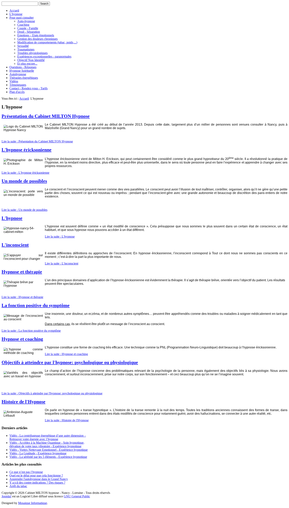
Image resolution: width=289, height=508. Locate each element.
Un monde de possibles (24, 181)
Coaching (23, 24)
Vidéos (13, 81)
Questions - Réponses (22, 67)
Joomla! (6, 496)
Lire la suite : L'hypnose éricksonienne (25, 172)
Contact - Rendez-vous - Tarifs (28, 88)
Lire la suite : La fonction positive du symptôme (31, 330)
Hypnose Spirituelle (21, 70)
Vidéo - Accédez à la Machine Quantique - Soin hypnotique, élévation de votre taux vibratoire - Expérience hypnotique (46, 444)
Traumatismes (25, 49)
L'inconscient (15, 244)
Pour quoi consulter (21, 17)
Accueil (14, 10)
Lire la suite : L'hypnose (60, 236)
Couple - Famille (27, 28)
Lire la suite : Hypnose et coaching (66, 354)
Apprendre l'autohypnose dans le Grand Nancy (38, 479)
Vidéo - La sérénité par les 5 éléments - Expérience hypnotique (48, 456)
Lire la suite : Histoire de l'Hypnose (67, 420)
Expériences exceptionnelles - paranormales (44, 56)
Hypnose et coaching (22, 339)
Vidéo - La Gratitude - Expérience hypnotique (37, 453)
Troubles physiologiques (32, 53)
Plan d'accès (17, 92)
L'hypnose (15, 14)
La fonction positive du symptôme (36, 305)
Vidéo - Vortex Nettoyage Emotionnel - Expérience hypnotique (48, 449)
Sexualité (23, 46)
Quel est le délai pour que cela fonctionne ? (36, 475)
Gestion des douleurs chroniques (37, 38)
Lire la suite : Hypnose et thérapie (22, 297)
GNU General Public (77, 496)
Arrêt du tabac (18, 486)
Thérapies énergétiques (23, 77)
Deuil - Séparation (28, 31)
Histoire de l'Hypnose (23, 401)
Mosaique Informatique (32, 503)
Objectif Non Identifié (31, 60)
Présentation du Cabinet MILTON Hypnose (46, 116)
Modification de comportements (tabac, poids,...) (47, 42)
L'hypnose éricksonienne (27, 149)
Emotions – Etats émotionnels (35, 35)
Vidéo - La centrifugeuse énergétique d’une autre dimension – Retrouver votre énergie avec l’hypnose (47, 437)
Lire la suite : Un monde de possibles (24, 209)
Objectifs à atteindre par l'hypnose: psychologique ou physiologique (70, 362)
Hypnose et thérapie (22, 271)
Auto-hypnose (26, 21)
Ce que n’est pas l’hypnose (26, 472)
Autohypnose (17, 74)
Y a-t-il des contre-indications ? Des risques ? (37, 482)
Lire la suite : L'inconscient (61, 263)
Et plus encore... (27, 63)
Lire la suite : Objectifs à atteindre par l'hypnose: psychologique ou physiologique (52, 393)
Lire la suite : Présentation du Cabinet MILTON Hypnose (37, 141)
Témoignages (17, 84)
